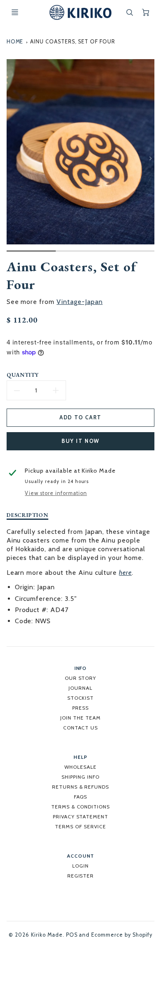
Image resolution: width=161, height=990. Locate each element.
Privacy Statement (80, 816)
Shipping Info (80, 777)
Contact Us (80, 728)
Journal (80, 688)
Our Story (81, 678)
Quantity (23, 374)
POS (72, 935)
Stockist (80, 698)
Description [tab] (28, 515)
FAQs (81, 797)
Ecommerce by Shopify (121, 935)
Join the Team (80, 718)
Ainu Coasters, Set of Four (72, 41)
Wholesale (80, 767)
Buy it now (80, 441)
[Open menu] (15, 12)
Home (15, 41)
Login (80, 866)
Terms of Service (80, 826)
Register (80, 876)
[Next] (150, 158)
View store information (56, 493)
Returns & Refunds (80, 787)
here (125, 572)
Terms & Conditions (80, 806)
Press (80, 708)
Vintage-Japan (79, 302)
